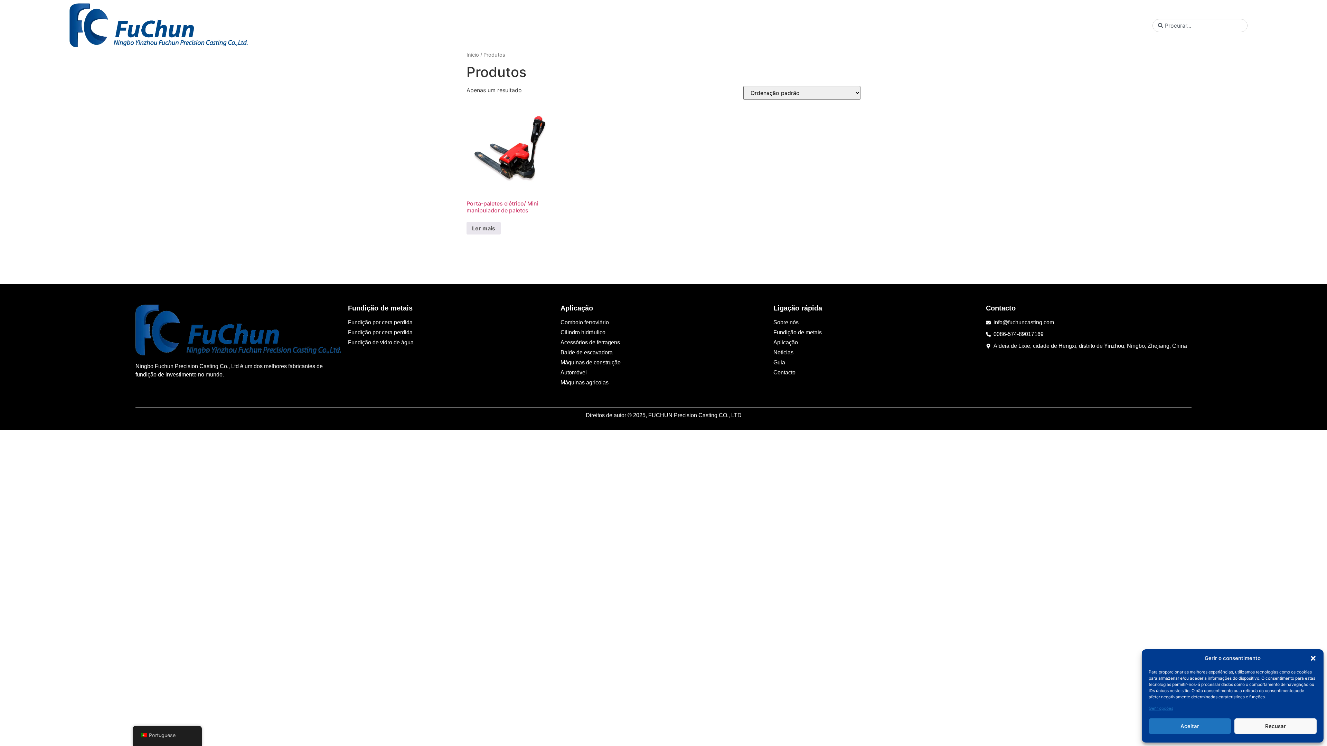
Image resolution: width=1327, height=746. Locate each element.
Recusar (1275, 726)
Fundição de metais (380, 308)
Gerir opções (1161, 708)
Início (473, 55)
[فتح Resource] (1102, 25)
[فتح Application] (1034, 25)
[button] (1313, 658)
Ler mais (483, 228)
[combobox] (1200, 25)
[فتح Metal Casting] (948, 25)
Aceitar (1189, 726)
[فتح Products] (990, 25)
